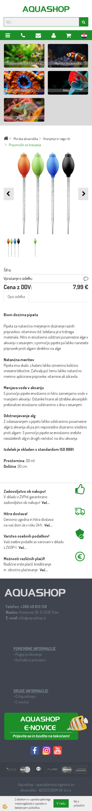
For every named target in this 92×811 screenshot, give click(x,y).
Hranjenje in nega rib (56, 139)
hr (84, 36)
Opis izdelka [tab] (16, 296)
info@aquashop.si (32, 617)
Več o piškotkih (79, 803)
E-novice (21, 701)
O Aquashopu (25, 696)
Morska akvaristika (25, 139)
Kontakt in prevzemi (30, 659)
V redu (61, 803)
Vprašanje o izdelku (18, 278)
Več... (46, 502)
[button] (83, 194)
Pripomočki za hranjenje (25, 145)
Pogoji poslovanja (28, 654)
